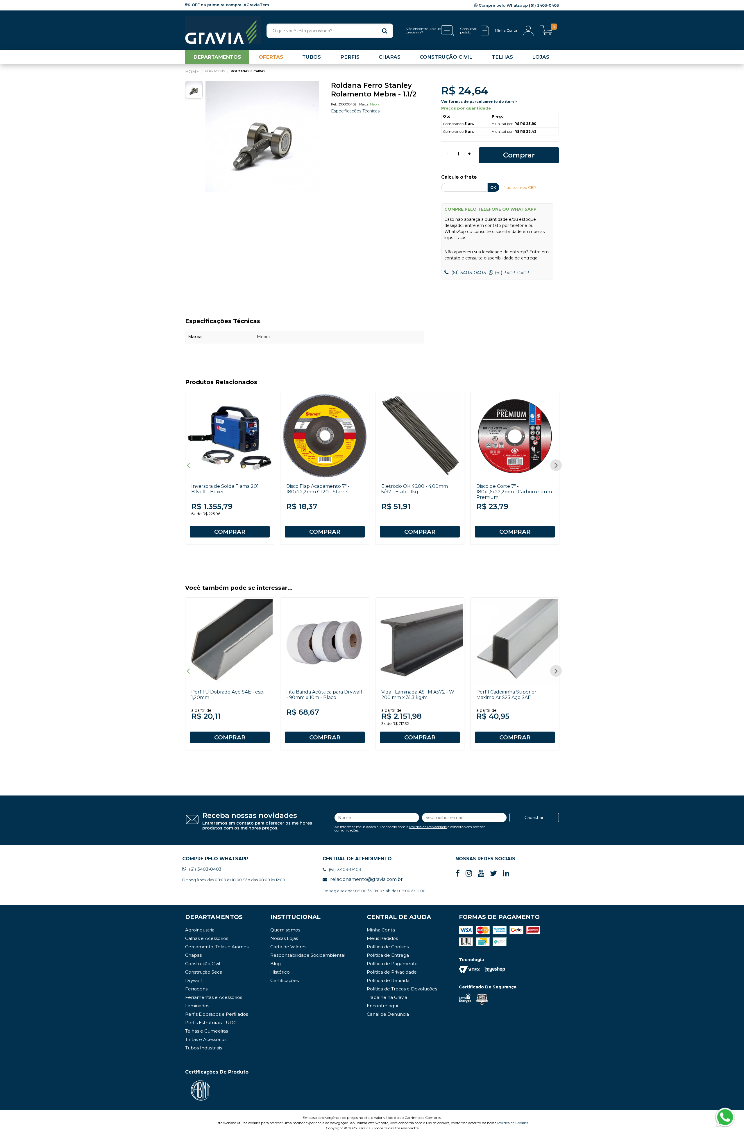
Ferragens (196, 989)
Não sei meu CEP (520, 187)
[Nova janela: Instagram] (469, 873)
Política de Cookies (388, 946)
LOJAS (540, 57)
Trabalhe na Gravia (387, 997)
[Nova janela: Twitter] (493, 873)
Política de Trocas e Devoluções (402, 989)
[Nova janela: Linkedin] (506, 873)
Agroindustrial (200, 930)
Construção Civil (202, 963)
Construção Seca (203, 972)
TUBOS (311, 57)
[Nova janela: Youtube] (481, 873)
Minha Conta (381, 930)
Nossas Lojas (284, 938)
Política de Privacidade (428, 827)
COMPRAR (230, 531)
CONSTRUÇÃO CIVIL (446, 57)
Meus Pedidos (382, 938)
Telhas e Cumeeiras (206, 1031)
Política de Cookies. (513, 1123)
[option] (262, 137)
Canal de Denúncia (388, 1014)
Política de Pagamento (392, 963)
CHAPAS (389, 57)
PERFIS (350, 57)
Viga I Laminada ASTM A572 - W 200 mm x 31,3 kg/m (417, 694)
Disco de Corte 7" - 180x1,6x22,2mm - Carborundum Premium (514, 491)
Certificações (284, 980)
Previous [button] (188, 465)
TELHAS (502, 57)
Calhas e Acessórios (206, 938)
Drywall (193, 980)
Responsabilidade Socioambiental (307, 955)
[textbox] (330, 31)
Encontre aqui (382, 1005)
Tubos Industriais (203, 1048)
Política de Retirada (388, 980)
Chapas (193, 955)
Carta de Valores (288, 946)
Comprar (519, 155)
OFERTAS (271, 57)
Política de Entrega (388, 955)
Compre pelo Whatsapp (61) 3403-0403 (518, 5)
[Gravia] (223, 30)
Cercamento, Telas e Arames (216, 946)
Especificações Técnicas (355, 111)
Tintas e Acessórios (205, 1039)
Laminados (197, 1005)
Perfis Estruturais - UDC (211, 1022)
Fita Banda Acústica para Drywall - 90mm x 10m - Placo (324, 694)
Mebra (375, 104)
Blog (275, 963)
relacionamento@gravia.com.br (366, 879)
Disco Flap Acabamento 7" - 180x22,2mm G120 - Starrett (318, 488)
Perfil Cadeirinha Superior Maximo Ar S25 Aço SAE (506, 694)
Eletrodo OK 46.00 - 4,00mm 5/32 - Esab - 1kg (414, 488)
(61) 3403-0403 (468, 272)
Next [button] (556, 465)
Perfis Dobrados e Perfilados (216, 1014)
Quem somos (285, 930)
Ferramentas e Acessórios (213, 997)
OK (493, 187)
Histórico (280, 972)
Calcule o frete (459, 177)
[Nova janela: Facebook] (457, 873)
